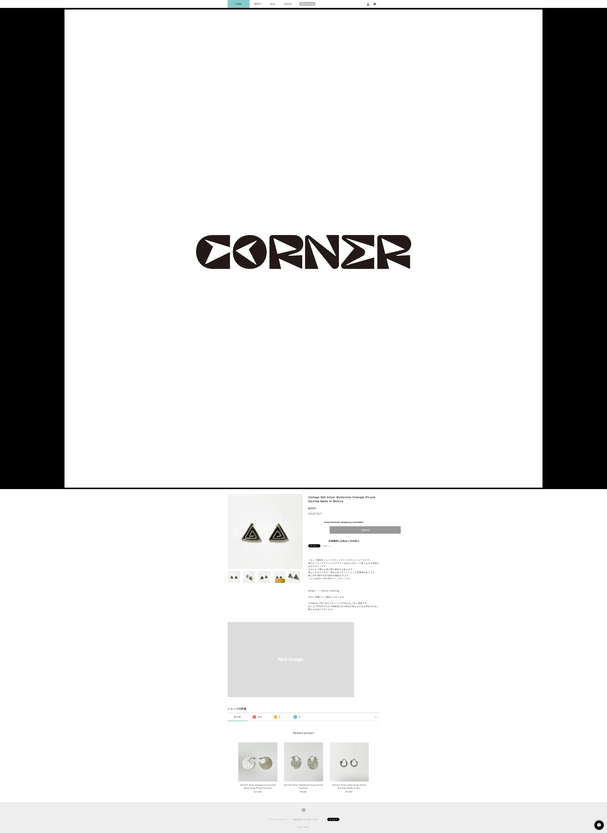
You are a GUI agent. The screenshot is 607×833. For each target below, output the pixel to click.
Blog (272, 4)
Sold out (365, 530)
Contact (288, 4)
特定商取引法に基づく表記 (305, 819)
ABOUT (258, 4)
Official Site (307, 4)
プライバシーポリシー (278, 819)
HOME (239, 4)
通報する (327, 546)
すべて (237, 717)
